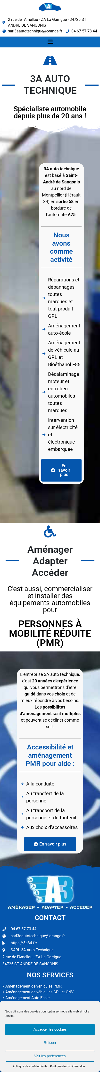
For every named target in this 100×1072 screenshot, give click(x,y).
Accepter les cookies (50, 1029)
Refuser (50, 1043)
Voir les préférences (50, 1056)
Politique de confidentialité (30, 1066)
